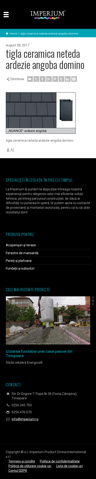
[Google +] (49, 79)
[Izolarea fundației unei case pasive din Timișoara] (55, 320)
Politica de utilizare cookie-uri (29, 466)
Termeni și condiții (21, 461)
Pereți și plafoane (19, 261)
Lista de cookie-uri (69, 466)
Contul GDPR (17, 470)
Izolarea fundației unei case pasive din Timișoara (39, 353)
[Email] (30, 79)
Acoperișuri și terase (21, 245)
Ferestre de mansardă (22, 253)
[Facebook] (42, 79)
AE (12, 150)
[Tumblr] (61, 79)
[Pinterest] (55, 79)
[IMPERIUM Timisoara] (48, 15)
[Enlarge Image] (41, 320)
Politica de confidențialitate (60, 461)
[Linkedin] (68, 79)
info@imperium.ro (25, 419)
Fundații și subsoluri (20, 268)
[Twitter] (36, 79)
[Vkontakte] (74, 79)
